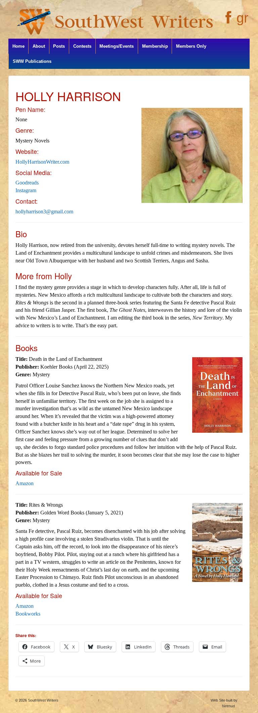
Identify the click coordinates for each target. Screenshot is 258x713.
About (39, 46)
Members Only (191, 46)
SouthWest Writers (42, 700)
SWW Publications (32, 61)
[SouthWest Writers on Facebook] (227, 21)
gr (242, 17)
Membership (155, 46)
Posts (59, 46)
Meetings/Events (116, 46)
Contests (82, 46)
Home (18, 46)
